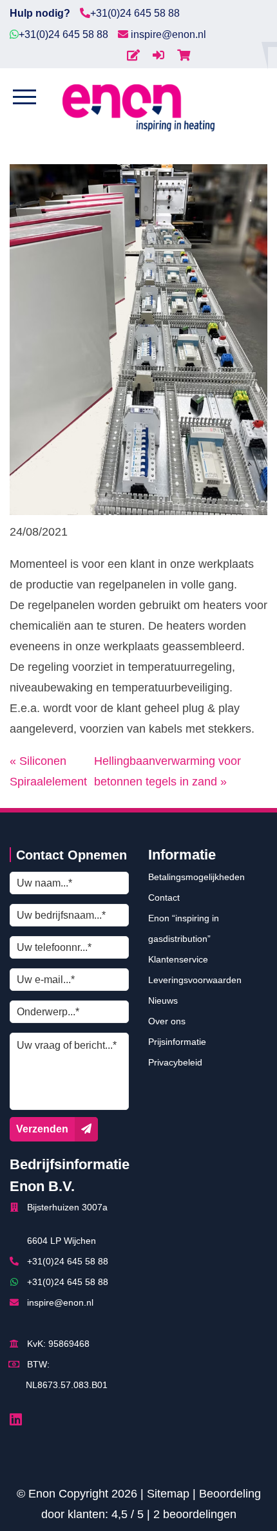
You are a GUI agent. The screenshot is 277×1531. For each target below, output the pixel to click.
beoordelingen (194, 1514)
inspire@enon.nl (167, 34)
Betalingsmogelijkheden (196, 877)
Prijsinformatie (177, 1042)
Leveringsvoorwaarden (195, 980)
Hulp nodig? (40, 13)
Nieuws (163, 1000)
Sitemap (168, 1493)
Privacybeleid (175, 1062)
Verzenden (42, 1128)
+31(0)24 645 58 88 (135, 13)
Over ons (167, 1021)
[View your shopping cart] (183, 55)
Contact (164, 897)
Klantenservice (178, 959)
